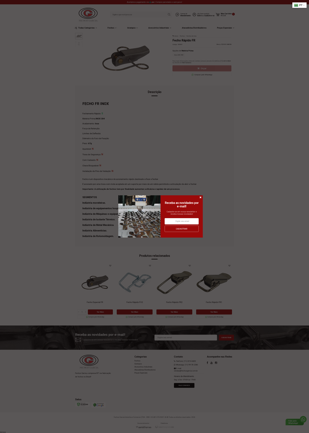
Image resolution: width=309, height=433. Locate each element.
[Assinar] (182, 229)
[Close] (200, 197)
